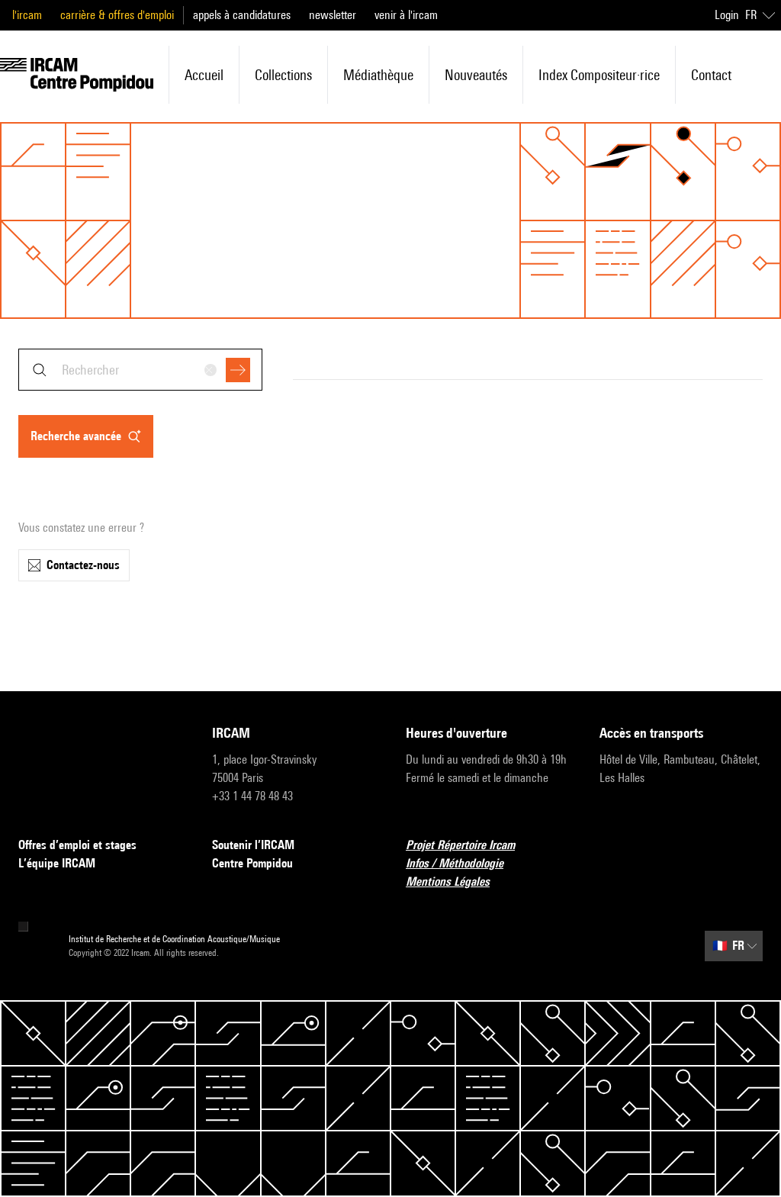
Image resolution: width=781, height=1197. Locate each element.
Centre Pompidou (252, 863)
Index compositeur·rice (599, 74)
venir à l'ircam (406, 15)
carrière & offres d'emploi (117, 15)
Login (727, 15)
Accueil (204, 74)
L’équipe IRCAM (56, 863)
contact (711, 74)
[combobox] (140, 370)
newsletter (332, 15)
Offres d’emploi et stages (77, 845)
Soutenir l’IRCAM (253, 845)
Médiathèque (378, 74)
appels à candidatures (242, 15)
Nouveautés (476, 74)
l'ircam (27, 15)
